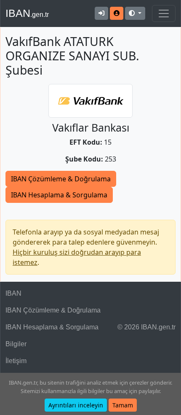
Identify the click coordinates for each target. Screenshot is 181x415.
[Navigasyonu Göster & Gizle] (164, 13)
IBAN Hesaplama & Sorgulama (59, 194)
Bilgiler (16, 344)
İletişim (16, 360)
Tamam (122, 405)
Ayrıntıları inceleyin (75, 405)
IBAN (27, 13)
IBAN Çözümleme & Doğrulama (61, 178)
